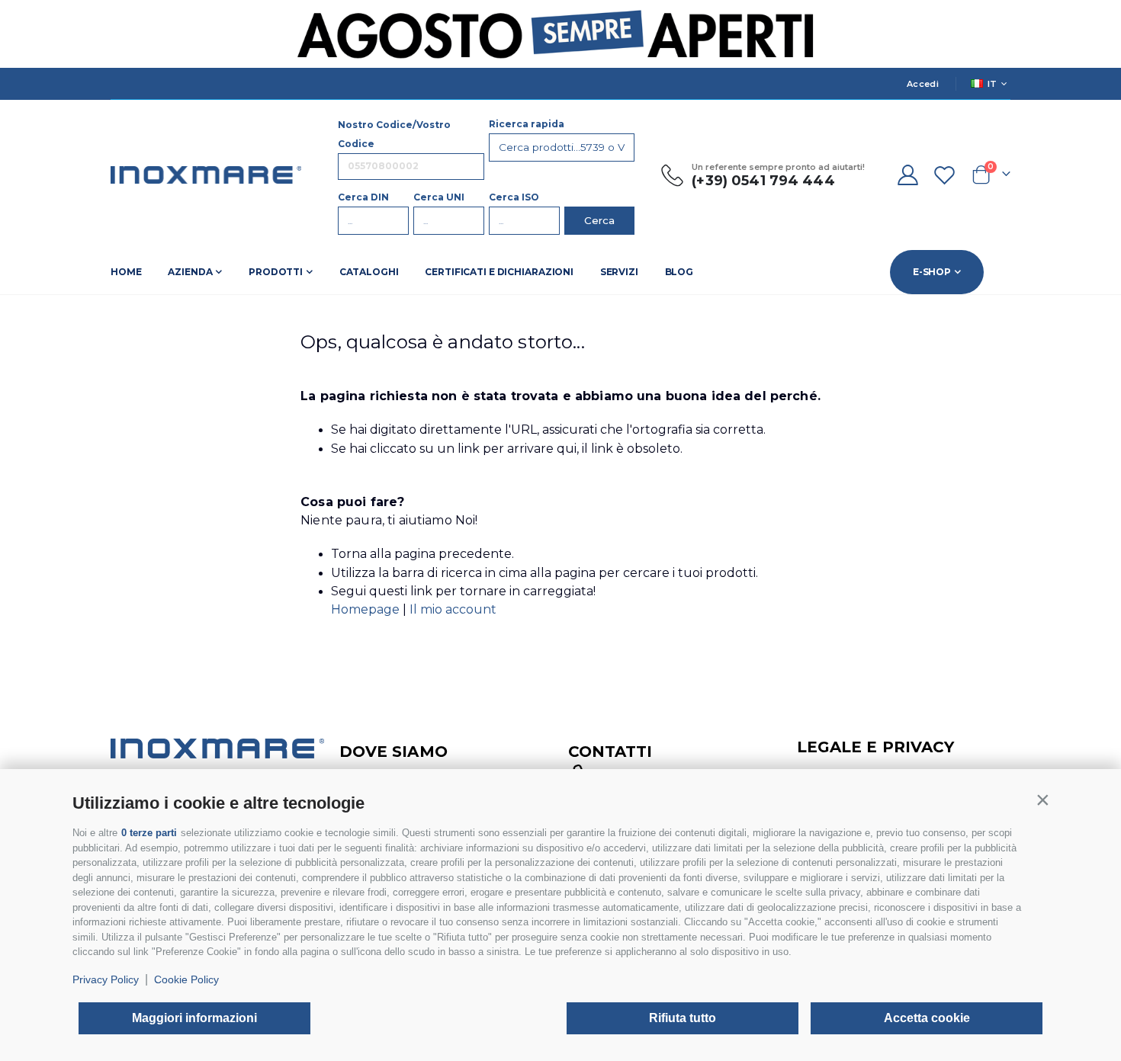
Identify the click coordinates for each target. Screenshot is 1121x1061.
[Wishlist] (945, 175)
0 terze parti (149, 832)
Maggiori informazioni (194, 1017)
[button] (1042, 799)
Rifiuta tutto (682, 1017)
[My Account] (907, 175)
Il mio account (453, 609)
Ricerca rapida (526, 124)
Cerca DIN (363, 197)
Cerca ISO (514, 197)
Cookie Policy (186, 979)
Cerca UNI (438, 197)
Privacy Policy (105, 979)
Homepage (367, 609)
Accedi (923, 84)
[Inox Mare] (206, 175)
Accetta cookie (927, 1017)
